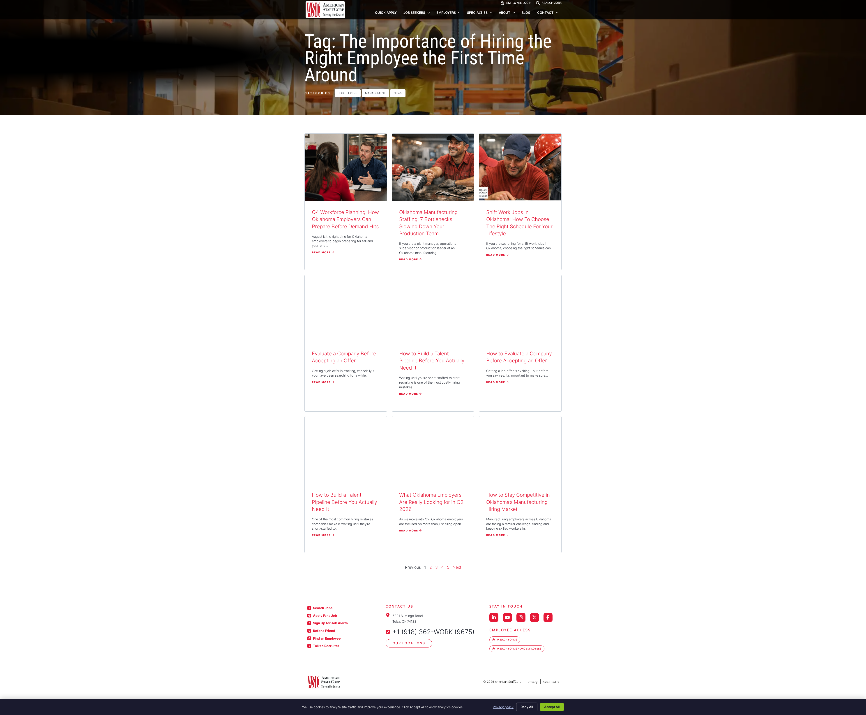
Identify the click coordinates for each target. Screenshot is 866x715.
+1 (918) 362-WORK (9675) (433, 632)
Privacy (533, 682)
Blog (526, 12)
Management (375, 93)
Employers (446, 12)
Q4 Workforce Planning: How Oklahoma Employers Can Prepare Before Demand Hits (345, 219)
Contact (545, 12)
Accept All (552, 707)
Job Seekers (414, 12)
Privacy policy (503, 707)
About (504, 12)
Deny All (527, 707)
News (398, 93)
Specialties (477, 12)
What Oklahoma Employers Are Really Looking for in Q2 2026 (431, 502)
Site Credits (551, 682)
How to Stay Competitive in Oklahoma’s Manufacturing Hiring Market (518, 502)
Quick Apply (386, 12)
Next (457, 567)
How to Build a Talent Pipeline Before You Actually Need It (431, 360)
